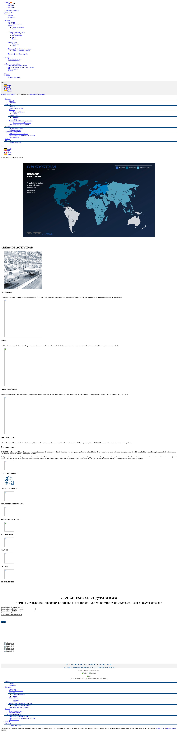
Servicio (6, 57)
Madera (10, 70)
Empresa (7, 14)
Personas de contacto (14, 77)
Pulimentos (11, 22)
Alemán (11, 4)
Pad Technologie (17, 35)
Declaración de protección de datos (97, 678)
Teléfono (9, 609)
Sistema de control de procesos (21, 50)
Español (7, 2)
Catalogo (14, 39)
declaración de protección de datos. (166, 728)
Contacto (7, 75)
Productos (7, 20)
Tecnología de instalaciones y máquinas (19, 49)
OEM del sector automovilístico (17, 65)
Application (15, 44)
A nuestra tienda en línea (11, 10)
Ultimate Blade (12, 42)
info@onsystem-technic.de (37, 94)
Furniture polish (16, 34)
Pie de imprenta (75, 678)
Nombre (9, 607)
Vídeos (14, 45)
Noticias (6, 74)
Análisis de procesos (14, 60)
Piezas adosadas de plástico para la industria (21, 67)
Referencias (11, 17)
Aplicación (16, 117)
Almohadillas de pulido (15, 24)
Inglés (10, 5)
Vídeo (13, 37)
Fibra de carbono (13, 69)
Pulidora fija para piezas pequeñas (18, 54)
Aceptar (3, 730)
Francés (10, 7)
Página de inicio (9, 12)
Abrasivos (11, 25)
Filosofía (10, 15)
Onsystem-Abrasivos (18, 27)
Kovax (14, 29)
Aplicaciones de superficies (12, 64)
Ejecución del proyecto (15, 59)
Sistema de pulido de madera (16, 32)
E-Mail (9, 611)
